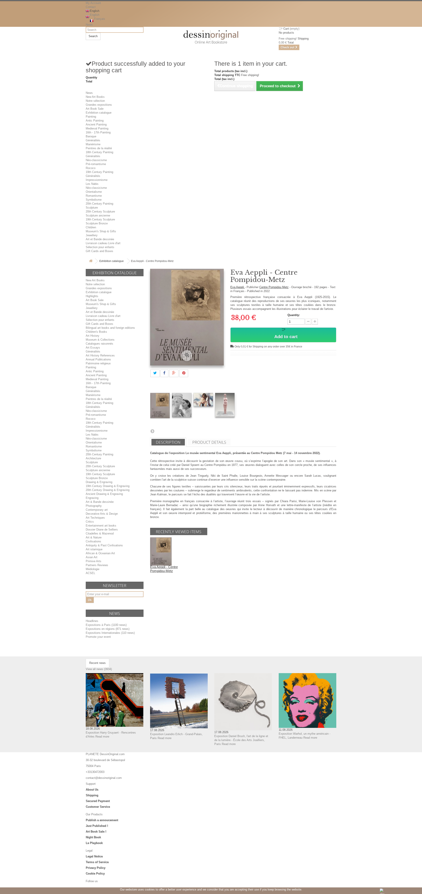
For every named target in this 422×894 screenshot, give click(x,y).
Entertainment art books (101, 525)
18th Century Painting (99, 152)
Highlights (92, 296)
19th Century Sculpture (100, 219)
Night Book (93, 837)
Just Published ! (97, 825)
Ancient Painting (96, 124)
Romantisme (94, 195)
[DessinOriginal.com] (211, 35)
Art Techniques (95, 517)
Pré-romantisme (96, 164)
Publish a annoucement (102, 820)
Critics (90, 521)
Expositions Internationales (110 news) (110, 632)
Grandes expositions (99, 104)
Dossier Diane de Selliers (102, 529)
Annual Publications (98, 359)
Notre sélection (95, 100)
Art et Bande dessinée (100, 239)
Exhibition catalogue (98, 112)
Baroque (91, 136)
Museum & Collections (100, 339)
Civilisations (93, 541)
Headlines (92, 621)
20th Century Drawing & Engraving (107, 490)
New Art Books (95, 96)
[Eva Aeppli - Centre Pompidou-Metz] (160, 405)
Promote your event (98, 636)
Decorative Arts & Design (102, 513)
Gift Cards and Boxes (99, 251)
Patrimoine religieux (98, 363)
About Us (92, 789)
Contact (91, 7)
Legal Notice (94, 856)
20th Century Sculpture (100, 211)
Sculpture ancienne (98, 215)
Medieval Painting (97, 128)
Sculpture (92, 207)
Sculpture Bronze (97, 223)
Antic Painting (95, 120)
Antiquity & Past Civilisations (104, 545)
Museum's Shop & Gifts (101, 231)
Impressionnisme (96, 180)
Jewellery (92, 235)
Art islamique (94, 549)
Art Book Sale (95, 108)
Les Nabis (92, 183)
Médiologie (92, 569)
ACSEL (90, 573)
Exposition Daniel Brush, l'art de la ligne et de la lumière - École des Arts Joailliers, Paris (241, 740)
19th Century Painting (99, 172)
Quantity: (293, 315)
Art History (92, 335)
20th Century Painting (99, 203)
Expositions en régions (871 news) (107, 629)
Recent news (97, 663)
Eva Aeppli (237, 287)
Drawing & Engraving (99, 482)
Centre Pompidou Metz (274, 287)
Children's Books (96, 331)
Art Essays (93, 347)
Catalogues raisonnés (99, 343)
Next (152, 431)
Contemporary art (97, 509)
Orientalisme (94, 191)
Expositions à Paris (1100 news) (106, 625)
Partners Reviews (97, 565)
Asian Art (91, 557)
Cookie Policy (95, 873)
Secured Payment (98, 801)
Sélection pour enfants (100, 247)
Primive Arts (93, 561)
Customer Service (98, 806)
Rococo (90, 168)
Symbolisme (94, 199)
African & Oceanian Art (100, 553)
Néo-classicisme (96, 160)
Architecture (93, 458)
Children (91, 227)
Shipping (92, 795)
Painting (91, 116)
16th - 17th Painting (98, 132)
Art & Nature (94, 537)
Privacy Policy (95, 867)
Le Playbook (94, 843)
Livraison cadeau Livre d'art (103, 243)
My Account (93, 3)
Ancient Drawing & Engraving (104, 494)
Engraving (92, 498)
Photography (94, 505)
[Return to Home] (91, 261)
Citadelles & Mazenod (100, 533)
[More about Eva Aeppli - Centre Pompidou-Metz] (161, 551)
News (89, 24)
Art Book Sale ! (96, 831)
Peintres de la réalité (99, 148)
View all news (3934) (99, 669)
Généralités (93, 140)
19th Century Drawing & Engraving (107, 486)
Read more (102, 736)
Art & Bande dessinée (100, 501)
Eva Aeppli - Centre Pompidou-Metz (164, 569)
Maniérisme (93, 144)
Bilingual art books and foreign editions (110, 327)
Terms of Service (97, 862)
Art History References (100, 355)
